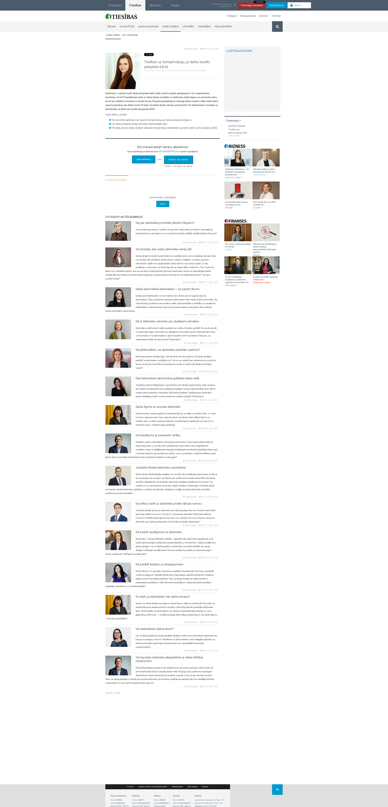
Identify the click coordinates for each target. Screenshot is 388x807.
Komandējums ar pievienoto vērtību (158, 435)
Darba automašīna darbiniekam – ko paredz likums (168, 289)
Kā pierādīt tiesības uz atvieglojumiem (159, 564)
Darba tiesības (170, 26)
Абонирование (276, 5)
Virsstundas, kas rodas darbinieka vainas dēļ (163, 249)
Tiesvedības (204, 26)
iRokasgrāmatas (248, 16)
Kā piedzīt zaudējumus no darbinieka (159, 532)
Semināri (263, 16)
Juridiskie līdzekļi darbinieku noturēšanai (161, 467)
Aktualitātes (127, 26)
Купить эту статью (178, 159)
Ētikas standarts (193, 786)
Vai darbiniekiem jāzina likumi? (155, 629)
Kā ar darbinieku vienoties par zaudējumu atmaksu (167, 321)
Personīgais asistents (252, 4)
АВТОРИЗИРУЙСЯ (167, 151)
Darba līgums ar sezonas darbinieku (158, 407)
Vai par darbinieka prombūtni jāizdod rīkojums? (165, 223)
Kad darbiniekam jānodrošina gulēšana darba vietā (167, 378)
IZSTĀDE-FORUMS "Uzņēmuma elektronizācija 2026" (238, 129)
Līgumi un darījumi (148, 26)
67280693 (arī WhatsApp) (221, 4)
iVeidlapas (232, 16)
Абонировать (144, 159)
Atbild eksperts (223, 26)
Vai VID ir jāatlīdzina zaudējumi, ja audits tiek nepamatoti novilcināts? (235, 279)
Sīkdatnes (205, 786)
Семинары (233, 120)
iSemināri (276, 16)
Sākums (111, 26)
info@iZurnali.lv (225, 6)
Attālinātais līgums (177, 786)
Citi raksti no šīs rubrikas (124, 216)
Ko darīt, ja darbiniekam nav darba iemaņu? (163, 596)
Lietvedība (188, 26)
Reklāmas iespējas (160, 806)
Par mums (130, 786)
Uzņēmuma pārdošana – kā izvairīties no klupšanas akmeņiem (237, 172)
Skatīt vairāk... (113, 692)
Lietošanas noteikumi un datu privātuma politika (152, 786)
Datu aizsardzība (130, 35)
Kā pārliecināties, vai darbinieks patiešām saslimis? (168, 350)
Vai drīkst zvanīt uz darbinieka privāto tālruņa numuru (169, 503)
